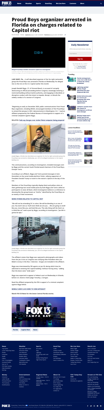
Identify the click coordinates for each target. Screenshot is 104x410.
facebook (87, 406)
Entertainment (24, 375)
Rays (37, 350)
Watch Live (92, 346)
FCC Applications (57, 388)
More (82, 3)
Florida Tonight (74, 350)
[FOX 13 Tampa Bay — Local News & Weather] (7, 3)
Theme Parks (73, 356)
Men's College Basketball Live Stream (94, 388)
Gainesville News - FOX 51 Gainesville (43, 381)
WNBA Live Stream (93, 395)
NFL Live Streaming (93, 377)
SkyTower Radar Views (25, 348)
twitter (91, 406)
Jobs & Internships (58, 381)
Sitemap (4, 370)
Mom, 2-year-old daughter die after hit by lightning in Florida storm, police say (75, 139)
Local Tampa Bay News (8, 350)
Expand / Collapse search (101, 3)
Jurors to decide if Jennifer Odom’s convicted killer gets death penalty (75, 132)
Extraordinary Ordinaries (59, 354)
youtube (97, 406)
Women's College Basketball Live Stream (94, 392)
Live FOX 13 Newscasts (94, 350)
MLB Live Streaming (93, 382)
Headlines (21, 377)
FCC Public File (57, 387)
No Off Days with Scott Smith (42, 355)
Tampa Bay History (75, 362)
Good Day (56, 346)
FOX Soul (90, 356)
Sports (38, 346)
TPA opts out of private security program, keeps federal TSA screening (74, 147)
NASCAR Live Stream (93, 384)
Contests (21, 387)
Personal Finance (6, 381)
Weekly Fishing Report (42, 358)
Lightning (38, 352)
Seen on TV (5, 364)
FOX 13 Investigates (7, 360)
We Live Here (75, 346)
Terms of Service (81, 68)
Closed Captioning (58, 385)
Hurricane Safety (23, 358)
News (35, 330)
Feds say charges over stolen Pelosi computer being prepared (41, 120)
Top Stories (5, 348)
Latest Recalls (5, 379)
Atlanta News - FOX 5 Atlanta (41, 384)
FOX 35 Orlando (15, 34)
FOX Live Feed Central (93, 358)
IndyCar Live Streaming (94, 386)
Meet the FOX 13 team (59, 377)
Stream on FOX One (95, 375)
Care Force (73, 364)
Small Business (6, 385)
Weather (22, 346)
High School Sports (41, 360)
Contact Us (56, 390)
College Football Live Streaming (93, 379)
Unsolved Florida (6, 362)
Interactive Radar (23, 350)
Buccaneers (39, 348)
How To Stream (92, 348)
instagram (94, 406)
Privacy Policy (82, 66)
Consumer (4, 354)
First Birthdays (57, 358)
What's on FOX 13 (24, 385)
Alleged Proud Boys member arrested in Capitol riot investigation (31, 69)
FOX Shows (22, 383)
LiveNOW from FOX (93, 352)
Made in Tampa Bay (75, 358)
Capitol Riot (25, 330)
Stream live (73, 379)
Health (3, 356)
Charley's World (57, 350)
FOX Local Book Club (24, 379)
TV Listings (56, 379)
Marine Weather (23, 354)
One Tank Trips (74, 354)
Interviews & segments (76, 381)
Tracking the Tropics (24, 360)
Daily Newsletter (6, 368)
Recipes (55, 356)
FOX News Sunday (7, 366)
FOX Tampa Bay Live (93, 362)
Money (4, 375)
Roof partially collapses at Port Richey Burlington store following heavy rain (75, 154)
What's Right (73, 348)
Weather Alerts (23, 356)
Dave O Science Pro (58, 360)
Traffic (55, 348)
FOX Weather (22, 364)
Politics (4, 358)
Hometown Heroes (58, 352)
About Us (56, 375)
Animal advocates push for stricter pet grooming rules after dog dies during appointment (84, 99)
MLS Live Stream (92, 397)
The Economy (5, 383)
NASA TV (90, 360)
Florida (22, 34)
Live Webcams (23, 352)
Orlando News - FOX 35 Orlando (42, 377)
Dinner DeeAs (74, 352)
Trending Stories (23, 381)
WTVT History (57, 383)
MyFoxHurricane (23, 362)
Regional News (41, 375)
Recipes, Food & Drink (76, 360)
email (100, 406)
